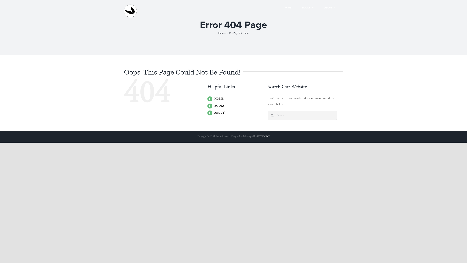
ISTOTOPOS (263, 137)
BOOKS (219, 105)
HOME (218, 98)
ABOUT (219, 112)
